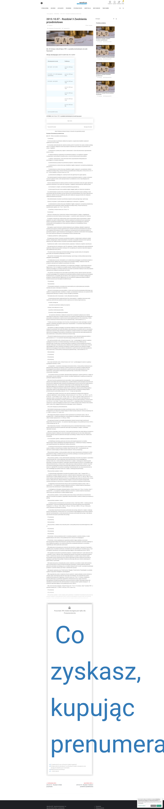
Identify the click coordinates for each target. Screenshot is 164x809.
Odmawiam (153, 805)
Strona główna (50, 13)
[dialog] (150, 803)
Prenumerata (98, 806)
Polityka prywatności (100, 807)
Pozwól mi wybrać (141, 805)
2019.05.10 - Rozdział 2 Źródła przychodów (105, 57)
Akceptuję (159, 805)
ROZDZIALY (56, 13)
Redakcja (50, 25)
